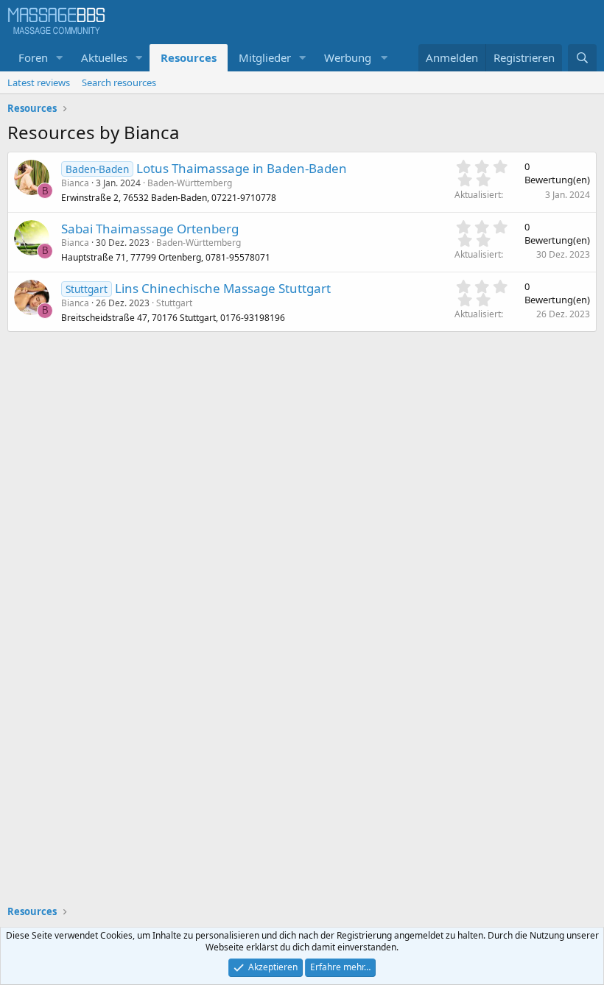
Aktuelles (104, 57)
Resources (189, 57)
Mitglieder (265, 57)
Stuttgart (174, 303)
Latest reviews (38, 82)
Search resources (119, 82)
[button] (59, 57)
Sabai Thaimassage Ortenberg (150, 228)
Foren (33, 57)
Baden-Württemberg (189, 183)
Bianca (75, 183)
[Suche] (582, 57)
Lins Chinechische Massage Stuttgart (223, 288)
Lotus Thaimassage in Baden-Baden (241, 168)
